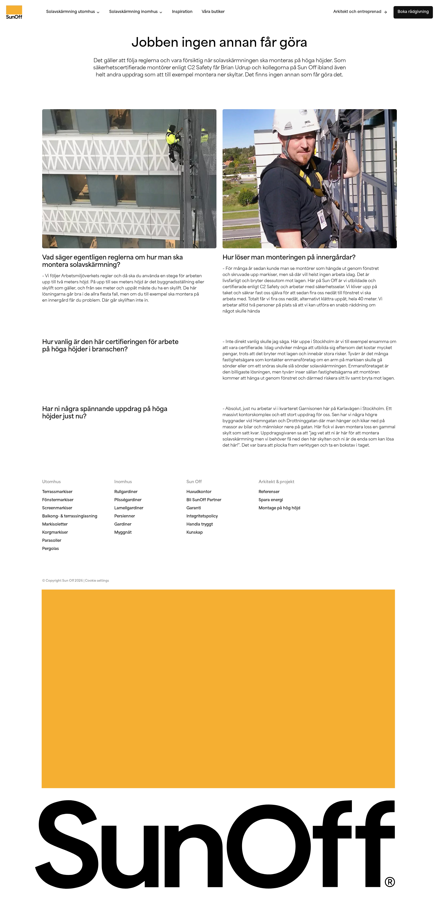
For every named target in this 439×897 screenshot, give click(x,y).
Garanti (193, 508)
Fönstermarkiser (57, 500)
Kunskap (194, 533)
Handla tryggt (199, 525)
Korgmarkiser (55, 533)
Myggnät (123, 533)
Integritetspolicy (202, 516)
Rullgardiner (125, 492)
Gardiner (122, 525)
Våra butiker (213, 12)
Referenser (269, 492)
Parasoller (51, 541)
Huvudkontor (198, 492)
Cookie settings (97, 580)
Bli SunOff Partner (203, 500)
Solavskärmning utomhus (70, 12)
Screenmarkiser (57, 508)
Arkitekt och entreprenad (357, 12)
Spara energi (271, 500)
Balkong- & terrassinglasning (69, 516)
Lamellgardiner (128, 508)
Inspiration (182, 12)
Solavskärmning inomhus (133, 12)
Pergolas (50, 549)
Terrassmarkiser (57, 492)
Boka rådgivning (413, 12)
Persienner (124, 516)
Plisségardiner (128, 500)
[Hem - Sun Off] (21, 12)
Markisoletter (55, 525)
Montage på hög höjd (279, 508)
